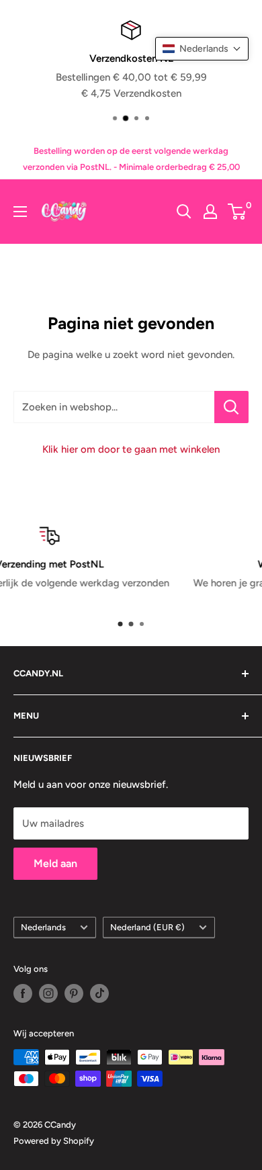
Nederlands (43, 927)
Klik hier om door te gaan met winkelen (131, 449)
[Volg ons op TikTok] (99, 993)
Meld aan (55, 863)
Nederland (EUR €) (147, 927)
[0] (237, 212)
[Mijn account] (210, 211)
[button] (202, 49)
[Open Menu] (20, 211)
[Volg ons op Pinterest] (73, 993)
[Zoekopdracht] (184, 211)
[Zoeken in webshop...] (231, 407)
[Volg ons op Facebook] (22, 993)
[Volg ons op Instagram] (48, 993)
